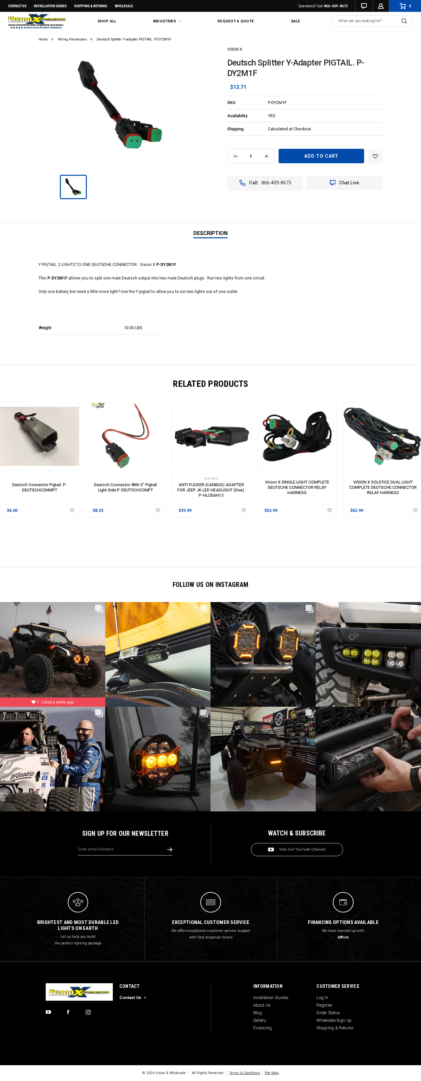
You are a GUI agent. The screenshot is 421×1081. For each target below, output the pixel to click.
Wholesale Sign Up (334, 1020)
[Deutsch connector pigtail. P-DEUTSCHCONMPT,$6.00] (39, 436)
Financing (262, 1027)
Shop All (106, 21)
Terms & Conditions (244, 1073)
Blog (257, 1012)
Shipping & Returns (90, 6)
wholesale (124, 6)
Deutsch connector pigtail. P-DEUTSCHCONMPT (39, 487)
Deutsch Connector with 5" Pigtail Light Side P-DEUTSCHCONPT (125, 487)
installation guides (50, 6)
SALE (295, 21)
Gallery (259, 1020)
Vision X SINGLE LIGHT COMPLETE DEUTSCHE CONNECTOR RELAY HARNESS (297, 487)
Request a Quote (235, 21)
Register (324, 1005)
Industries (165, 21)
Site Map (272, 1073)
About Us (262, 1005)
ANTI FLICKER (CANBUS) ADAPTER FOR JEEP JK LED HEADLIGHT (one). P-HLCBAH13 (211, 490)
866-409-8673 (336, 6)
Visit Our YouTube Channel (302, 849)
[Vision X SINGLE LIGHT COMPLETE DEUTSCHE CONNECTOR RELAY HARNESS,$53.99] (297, 436)
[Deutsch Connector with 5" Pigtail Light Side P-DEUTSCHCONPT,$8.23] (125, 436)
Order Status (328, 1012)
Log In (322, 997)
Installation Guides (270, 997)
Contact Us (17, 6)
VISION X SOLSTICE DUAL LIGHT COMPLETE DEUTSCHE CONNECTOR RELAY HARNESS (383, 487)
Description (210, 233)
